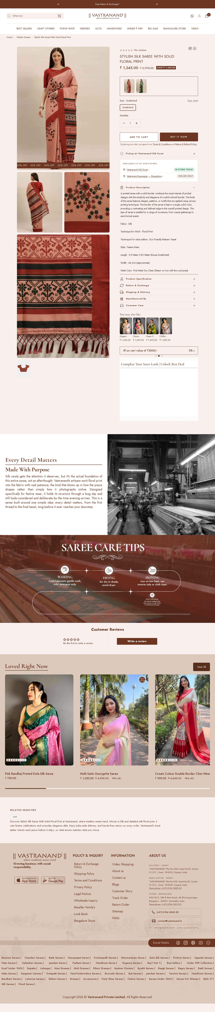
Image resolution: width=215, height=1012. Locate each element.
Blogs (115, 884)
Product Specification (139, 278)
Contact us (119, 877)
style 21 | (208, 979)
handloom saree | (106, 963)
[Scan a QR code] (59, 16)
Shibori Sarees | (58, 979)
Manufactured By (136, 298)
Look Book (81, 913)
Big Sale (153, 28)
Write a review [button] (136, 641)
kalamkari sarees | (33, 963)
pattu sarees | (9, 963)
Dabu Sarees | (9, 973)
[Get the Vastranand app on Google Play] (53, 880)
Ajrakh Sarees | (146, 968)
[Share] (190, 48)
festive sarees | (137, 979)
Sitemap (117, 911)
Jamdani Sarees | (155, 973)
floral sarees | (26, 984)
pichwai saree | (182, 958)
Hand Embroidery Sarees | (85, 973)
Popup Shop (67, 28)
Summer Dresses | (124, 968)
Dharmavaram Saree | (133, 958)
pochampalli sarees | (106, 958)
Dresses (85, 28)
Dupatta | (32, 968)
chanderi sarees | (35, 958)
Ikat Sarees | (135, 973)
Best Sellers (24, 28)
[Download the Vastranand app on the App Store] (26, 880)
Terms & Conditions (162, 144)
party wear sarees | (113, 979)
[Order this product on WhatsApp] (195, 48)
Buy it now (178, 136)
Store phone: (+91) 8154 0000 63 (165, 888)
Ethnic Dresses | (102, 968)
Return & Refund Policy (186, 144)
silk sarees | (9, 984)
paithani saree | (82, 963)
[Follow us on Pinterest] (193, 943)
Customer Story (122, 891)
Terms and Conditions (88, 880)
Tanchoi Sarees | (178, 973)
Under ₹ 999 (135, 28)
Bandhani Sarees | (12, 979)
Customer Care (135, 305)
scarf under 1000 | (13, 968)
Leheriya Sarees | (35, 979)
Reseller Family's (84, 907)
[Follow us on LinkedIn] (208, 943)
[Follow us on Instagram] (185, 943)
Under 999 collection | (200, 963)
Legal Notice (82, 893)
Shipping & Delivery (138, 292)
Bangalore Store (174, 28)
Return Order (121, 904)
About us (118, 870)
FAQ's (115, 917)
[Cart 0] (206, 15)
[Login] (199, 15)
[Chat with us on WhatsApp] (192, 16)
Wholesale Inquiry (86, 900)
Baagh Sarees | (166, 968)
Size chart (193, 100)
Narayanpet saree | (79, 958)
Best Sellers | (174, 963)
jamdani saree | (58, 963)
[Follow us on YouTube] (200, 943)
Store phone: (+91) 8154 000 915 (165, 904)
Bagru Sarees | (186, 968)
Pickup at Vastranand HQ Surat (144, 153)
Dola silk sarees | (159, 958)
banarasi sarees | (11, 958)
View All (201, 667)
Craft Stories (46, 28)
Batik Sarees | (206, 968)
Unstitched (127, 107)
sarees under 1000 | (161, 979)
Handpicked (114, 28)
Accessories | (90, 979)
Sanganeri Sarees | (31, 973)
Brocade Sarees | (115, 973)
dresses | (75, 979)
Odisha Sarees (23, 37)
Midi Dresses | (82, 968)
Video (195, 28)
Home (9, 37)
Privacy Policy (83, 887)
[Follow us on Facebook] (178, 943)
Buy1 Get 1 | (154, 963)
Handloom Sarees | (203, 973)
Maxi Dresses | (62, 968)
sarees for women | (188, 979)
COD (15, 817)
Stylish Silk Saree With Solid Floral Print (52, 37)
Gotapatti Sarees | (56, 973)
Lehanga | (45, 968)
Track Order (120, 897)
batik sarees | (56, 958)
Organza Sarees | (132, 963)
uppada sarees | (204, 958)
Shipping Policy (84, 873)
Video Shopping (123, 864)
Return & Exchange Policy (86, 865)
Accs (98, 28)
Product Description (138, 187)
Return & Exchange (137, 285)
